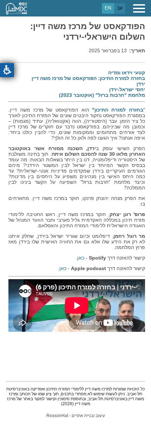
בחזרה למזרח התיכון (118, 110)
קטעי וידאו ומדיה (126, 72)
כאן (80, 258)
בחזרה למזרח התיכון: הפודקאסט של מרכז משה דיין (88, 78)
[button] (7, 70)
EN (108, 8)
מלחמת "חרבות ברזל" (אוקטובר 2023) (102, 95)
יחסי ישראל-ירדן (127, 89)
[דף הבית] (16, 8)
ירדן (141, 84)
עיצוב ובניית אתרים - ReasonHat (75, 415)
